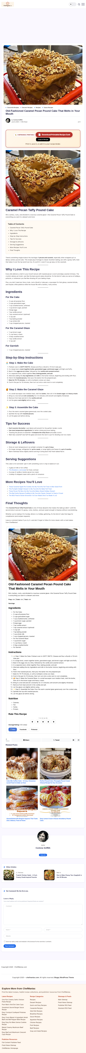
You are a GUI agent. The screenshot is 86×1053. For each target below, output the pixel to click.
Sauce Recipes (35, 1017)
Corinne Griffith (18, 120)
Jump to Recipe (43, 139)
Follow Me (43, 855)
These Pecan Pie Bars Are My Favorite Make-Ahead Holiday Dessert (32, 491)
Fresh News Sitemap (65, 1002)
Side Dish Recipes (36, 1011)
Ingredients (14, 233)
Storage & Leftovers (17, 242)
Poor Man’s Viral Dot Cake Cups (12, 1004)
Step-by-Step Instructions (19, 236)
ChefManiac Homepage (10, 1048)
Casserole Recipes (36, 1008)
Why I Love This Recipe (18, 230)
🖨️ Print (12, 729)
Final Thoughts (15, 250)
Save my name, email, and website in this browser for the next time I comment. (28, 941)
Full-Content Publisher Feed (11, 1042)
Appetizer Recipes (36, 1019)
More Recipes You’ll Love (18, 247)
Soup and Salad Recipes (38, 1031)
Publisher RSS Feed (64, 1005)
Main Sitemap (62, 999)
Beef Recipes (34, 1028)
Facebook (23, 729)
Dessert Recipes (35, 1002)
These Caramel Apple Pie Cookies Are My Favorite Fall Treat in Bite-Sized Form (35, 486)
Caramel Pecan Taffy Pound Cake (21, 227)
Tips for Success (15, 239)
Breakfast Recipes (36, 1014)
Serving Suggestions (17, 244)
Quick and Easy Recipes (38, 1005)
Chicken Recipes (35, 1022)
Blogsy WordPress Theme (64, 977)
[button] (72, 4)
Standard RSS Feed (65, 1008)
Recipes (32, 999)
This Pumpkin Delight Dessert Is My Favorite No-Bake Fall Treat (30, 489)
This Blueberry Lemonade (17, 470)
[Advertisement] (43, 24)
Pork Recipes (34, 1025)
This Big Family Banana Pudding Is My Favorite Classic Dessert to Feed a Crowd (36, 493)
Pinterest (34, 729)
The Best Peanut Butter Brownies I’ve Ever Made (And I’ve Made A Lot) (33, 495)
